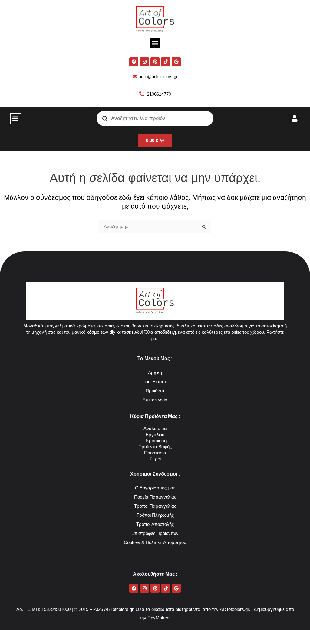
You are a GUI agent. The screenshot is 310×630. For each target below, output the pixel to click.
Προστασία (155, 452)
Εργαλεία (155, 434)
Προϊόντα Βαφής (155, 446)
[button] (155, 43)
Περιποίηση (155, 440)
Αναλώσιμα (155, 428)
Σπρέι (155, 458)
